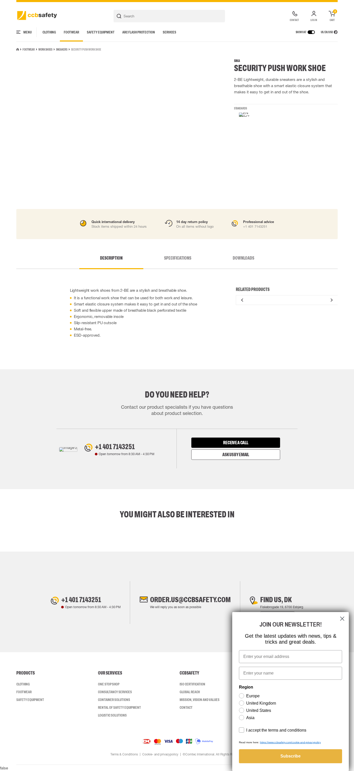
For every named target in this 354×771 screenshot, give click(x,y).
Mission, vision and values (200, 700)
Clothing (49, 32)
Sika (237, 61)
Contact (186, 707)
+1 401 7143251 (115, 446)
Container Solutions (114, 700)
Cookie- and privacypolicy (160, 754)
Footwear (71, 32)
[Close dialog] (342, 618)
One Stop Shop (108, 684)
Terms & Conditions (124, 754)
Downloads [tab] (243, 258)
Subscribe (290, 756)
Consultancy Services (115, 692)
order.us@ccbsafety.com (190, 599)
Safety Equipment (101, 32)
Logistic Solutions (112, 715)
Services (169, 32)
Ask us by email (235, 454)
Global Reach (190, 692)
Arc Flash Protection (138, 32)
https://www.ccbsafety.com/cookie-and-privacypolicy (290, 742)
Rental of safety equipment (119, 707)
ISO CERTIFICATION (192, 684)
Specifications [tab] (177, 258)
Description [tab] (111, 258)
